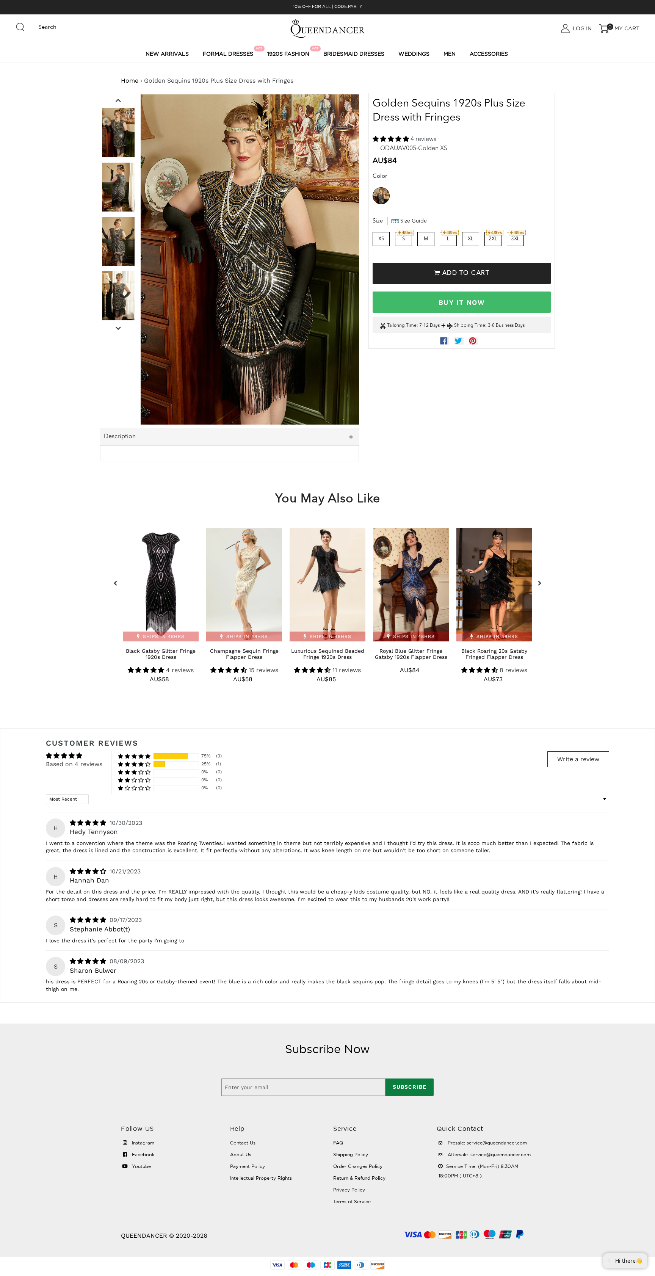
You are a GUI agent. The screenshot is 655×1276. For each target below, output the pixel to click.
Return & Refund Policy (359, 1178)
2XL (493, 239)
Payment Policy (247, 1166)
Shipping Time (469, 325)
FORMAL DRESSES (229, 52)
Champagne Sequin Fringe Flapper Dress (244, 654)
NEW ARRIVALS (167, 54)
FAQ (338, 1142)
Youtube (140, 1166)
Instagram (142, 1142)
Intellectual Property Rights (261, 1178)
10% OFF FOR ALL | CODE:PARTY (327, 6)
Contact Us (242, 1142)
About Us (240, 1154)
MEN (449, 54)
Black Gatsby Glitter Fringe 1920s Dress (161, 654)
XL (470, 239)
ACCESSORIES (489, 54)
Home (129, 80)
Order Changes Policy (357, 1166)
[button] (392, 139)
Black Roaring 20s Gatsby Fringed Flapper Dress (494, 654)
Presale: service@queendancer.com (486, 1142)
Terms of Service (352, 1201)
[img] (89, 822)
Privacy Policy (349, 1189)
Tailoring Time (402, 325)
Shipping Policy (350, 1154)
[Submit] (20, 23)
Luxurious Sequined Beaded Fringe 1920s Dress (327, 654)
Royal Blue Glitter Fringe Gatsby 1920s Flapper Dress (411, 654)
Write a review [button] (578, 759)
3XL (515, 239)
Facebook (142, 1154)
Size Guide (413, 221)
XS (381, 239)
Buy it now (462, 302)
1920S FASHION (289, 52)
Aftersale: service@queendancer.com (488, 1154)
